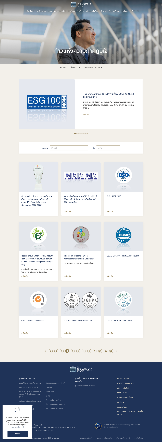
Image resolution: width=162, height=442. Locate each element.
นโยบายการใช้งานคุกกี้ (17, 427)
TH (132, 10)
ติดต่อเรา (124, 11)
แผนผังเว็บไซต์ (138, 438)
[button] (75, 67)
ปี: (94, 148)
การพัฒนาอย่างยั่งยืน (76, 11)
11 (106, 351)
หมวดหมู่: (45, 148)
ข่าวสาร (103, 11)
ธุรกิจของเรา (41, 11)
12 (111, 351)
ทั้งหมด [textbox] (54, 147)
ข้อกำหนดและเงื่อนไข (85, 438)
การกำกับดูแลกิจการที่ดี (56, 11)
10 (100, 351)
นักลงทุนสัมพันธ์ (92, 11)
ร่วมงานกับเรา (114, 11)
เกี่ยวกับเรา (30, 11)
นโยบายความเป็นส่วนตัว (104, 438)
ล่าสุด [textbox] (100, 147)
